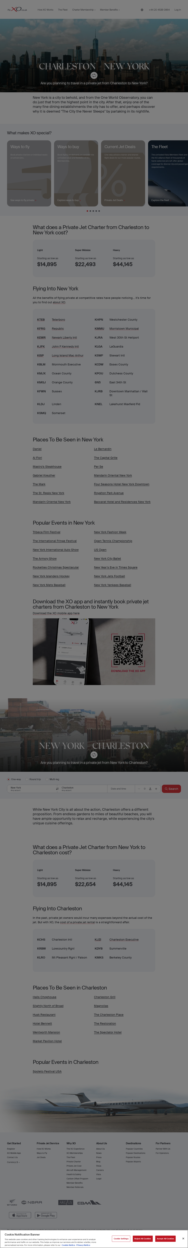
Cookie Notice (68, 1245)
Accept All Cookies (165, 1238)
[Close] (183, 1238)
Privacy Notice (83, 1245)
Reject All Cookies (142, 1238)
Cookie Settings (121, 1238)
